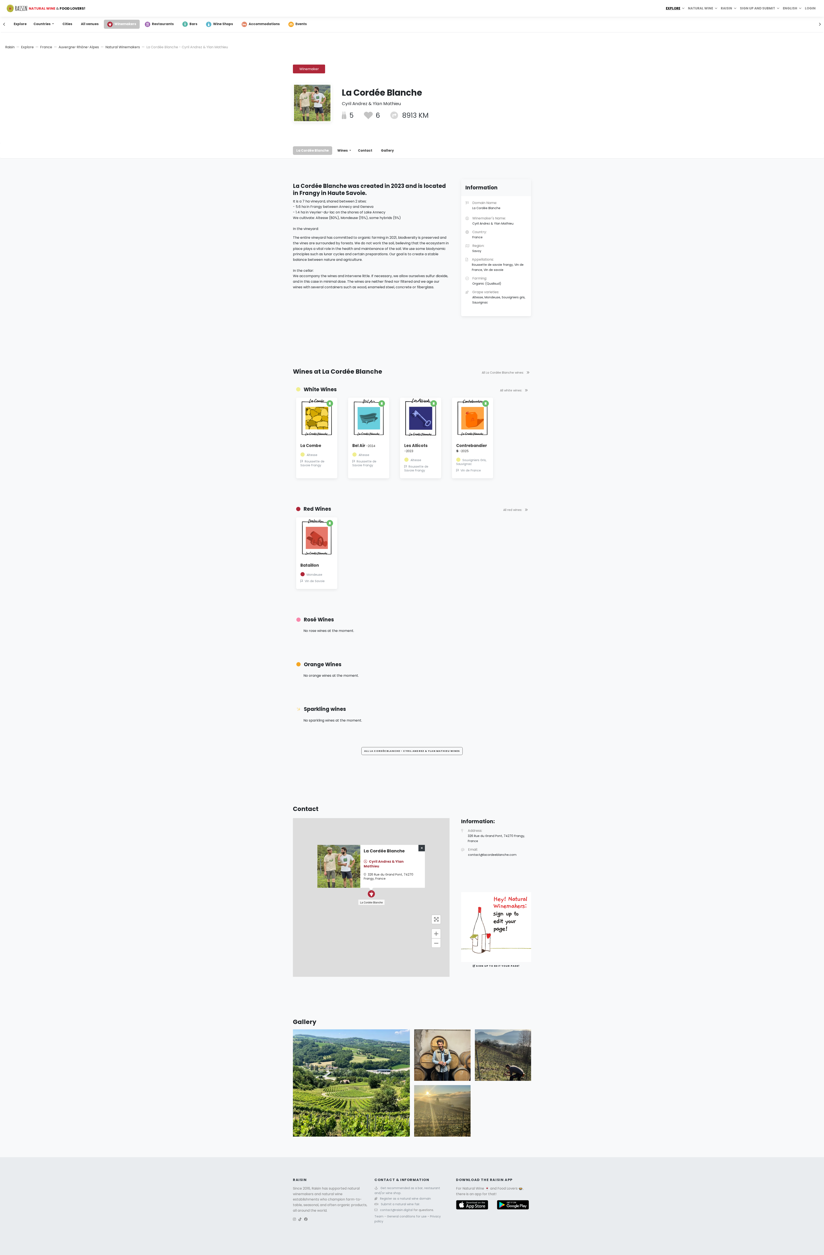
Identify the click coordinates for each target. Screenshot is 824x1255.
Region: (478, 248)
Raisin (10, 47)
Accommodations (264, 24)
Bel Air (363, 445)
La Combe (310, 445)
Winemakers (125, 24)
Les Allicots (416, 448)
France (46, 47)
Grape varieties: (498, 297)
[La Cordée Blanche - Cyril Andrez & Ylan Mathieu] (351, 1082)
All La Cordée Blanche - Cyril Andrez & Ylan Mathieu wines (412, 751)
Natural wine (700, 8)
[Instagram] (294, 1219)
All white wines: (511, 390)
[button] (371, 893)
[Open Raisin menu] (735, 8)
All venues (90, 24)
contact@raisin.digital (396, 1210)
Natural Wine (473, 1188)
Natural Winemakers (122, 47)
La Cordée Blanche (312, 150)
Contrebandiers (471, 448)
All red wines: (513, 510)
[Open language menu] (800, 8)
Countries (42, 24)
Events (301, 24)
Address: (496, 835)
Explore (673, 8)
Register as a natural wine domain (405, 1198)
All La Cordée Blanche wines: (503, 372)
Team (379, 1216)
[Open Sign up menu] (778, 8)
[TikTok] (299, 1219)
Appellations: (498, 264)
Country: (479, 234)
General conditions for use (407, 1216)
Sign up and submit (757, 8)
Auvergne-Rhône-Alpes (79, 47)
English (790, 8)
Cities (67, 24)
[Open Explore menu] (683, 8)
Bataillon (309, 565)
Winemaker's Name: (492, 221)
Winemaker (309, 68)
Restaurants (163, 24)
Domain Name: (486, 205)
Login (810, 8)
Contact (365, 150)
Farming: (486, 281)
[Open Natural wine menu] (716, 8)
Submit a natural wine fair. (400, 1204)
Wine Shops (223, 24)
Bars (193, 24)
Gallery (387, 150)
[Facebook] (305, 1219)
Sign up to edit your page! (497, 966)
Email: (492, 852)
